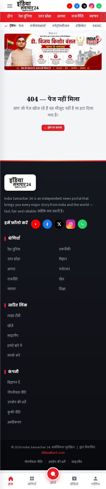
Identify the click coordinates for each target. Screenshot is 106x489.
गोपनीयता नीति (16, 393)
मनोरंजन (64, 269)
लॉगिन (95, 484)
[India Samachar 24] (28, 6)
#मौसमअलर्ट (37, 26)
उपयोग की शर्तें (16, 402)
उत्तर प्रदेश (44, 16)
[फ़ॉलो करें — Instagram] (91, 6)
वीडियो (74, 484)
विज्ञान (63, 259)
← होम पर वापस (53, 127)
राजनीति (77, 16)
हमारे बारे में (14, 346)
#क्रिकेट (79, 26)
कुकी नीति (13, 412)
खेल (61, 279)
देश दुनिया (25, 16)
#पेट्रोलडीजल (59, 26)
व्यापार (93, 16)
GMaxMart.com (53, 453)
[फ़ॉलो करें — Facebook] (77, 6)
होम (10, 16)
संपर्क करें (13, 356)
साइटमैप (12, 336)
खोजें (10, 326)
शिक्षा (62, 289)
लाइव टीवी (13, 316)
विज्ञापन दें (13, 382)
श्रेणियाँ (31, 484)
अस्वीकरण (14, 422)
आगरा (61, 16)
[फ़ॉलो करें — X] (84, 6)
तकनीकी (64, 249)
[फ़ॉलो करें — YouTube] (69, 6)
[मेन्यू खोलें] (9, 6)
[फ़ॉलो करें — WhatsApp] (99, 6)
